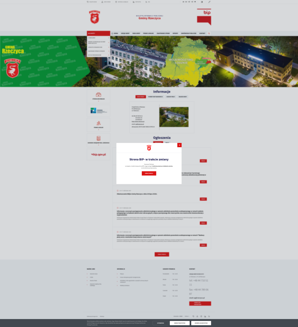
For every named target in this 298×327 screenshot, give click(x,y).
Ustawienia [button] (160, 323)
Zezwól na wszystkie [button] (201, 323)
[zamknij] (179, 145)
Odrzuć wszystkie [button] (179, 323)
